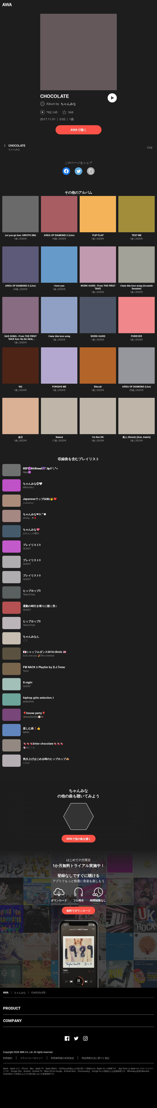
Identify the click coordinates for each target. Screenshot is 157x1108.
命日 (20, 437)
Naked (59, 437)
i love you (59, 285)
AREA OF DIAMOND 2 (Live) (20, 285)
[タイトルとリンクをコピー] (91, 171)
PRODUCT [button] (11, 1008)
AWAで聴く (78, 130)
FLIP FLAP (98, 235)
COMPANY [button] (12, 1020)
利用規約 (7, 1057)
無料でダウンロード (78, 910)
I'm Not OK (98, 437)
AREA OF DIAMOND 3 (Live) (59, 235)
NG (20, 386)
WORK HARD (98, 336)
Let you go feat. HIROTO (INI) (20, 235)
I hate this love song (59, 336)
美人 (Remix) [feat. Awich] (136, 437)
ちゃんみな (68, 104)
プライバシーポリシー (31, 1057)
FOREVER (136, 336)
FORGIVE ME (59, 386)
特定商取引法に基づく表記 (95, 1057)
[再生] (112, 97)
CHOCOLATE (38, 992)
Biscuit (98, 386)
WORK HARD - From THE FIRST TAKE (98, 287)
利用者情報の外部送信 (62, 1057)
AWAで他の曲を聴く (78, 839)
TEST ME (136, 235)
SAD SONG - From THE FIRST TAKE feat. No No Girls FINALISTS (20, 339)
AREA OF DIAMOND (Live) (136, 386)
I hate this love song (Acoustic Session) (136, 287)
